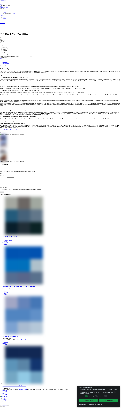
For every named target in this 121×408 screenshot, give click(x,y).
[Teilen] (3, 406)
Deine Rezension (4, 187)
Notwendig (91, 396)
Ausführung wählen (23, 389)
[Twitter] (3, 244)
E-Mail (2, 175)
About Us (4, 400)
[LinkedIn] (6, 244)
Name (1, 173)
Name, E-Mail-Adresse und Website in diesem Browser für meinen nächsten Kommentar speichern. (21, 189)
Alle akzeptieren (108, 400)
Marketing (110, 396)
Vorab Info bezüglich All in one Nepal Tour (8, 130)
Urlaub (4, 17)
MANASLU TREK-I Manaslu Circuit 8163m (14, 386)
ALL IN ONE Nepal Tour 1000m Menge (9, 56)
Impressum (5, 401)
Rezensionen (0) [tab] (6, 63)
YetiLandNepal (4, 405)
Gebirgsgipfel (5, 19)
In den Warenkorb (4, 57)
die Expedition (5, 20)
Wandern (4, 18)
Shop (11, 5)
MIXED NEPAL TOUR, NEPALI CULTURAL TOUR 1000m (19, 286)
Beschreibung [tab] (5, 62)
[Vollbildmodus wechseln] (1, 406)
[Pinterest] (5, 244)
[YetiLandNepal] (4, 7)
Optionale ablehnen (88, 400)
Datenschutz (5, 399)
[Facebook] (4, 244)
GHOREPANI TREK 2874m (10, 336)
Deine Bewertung (3, 178)
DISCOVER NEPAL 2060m (10, 236)
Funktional (100, 396)
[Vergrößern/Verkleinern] (0, 406)
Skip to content (3, 0)
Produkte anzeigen (23, 339)
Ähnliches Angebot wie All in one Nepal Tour (9, 129)
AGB (4, 398)
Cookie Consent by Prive (113, 404)
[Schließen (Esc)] (4, 406)
